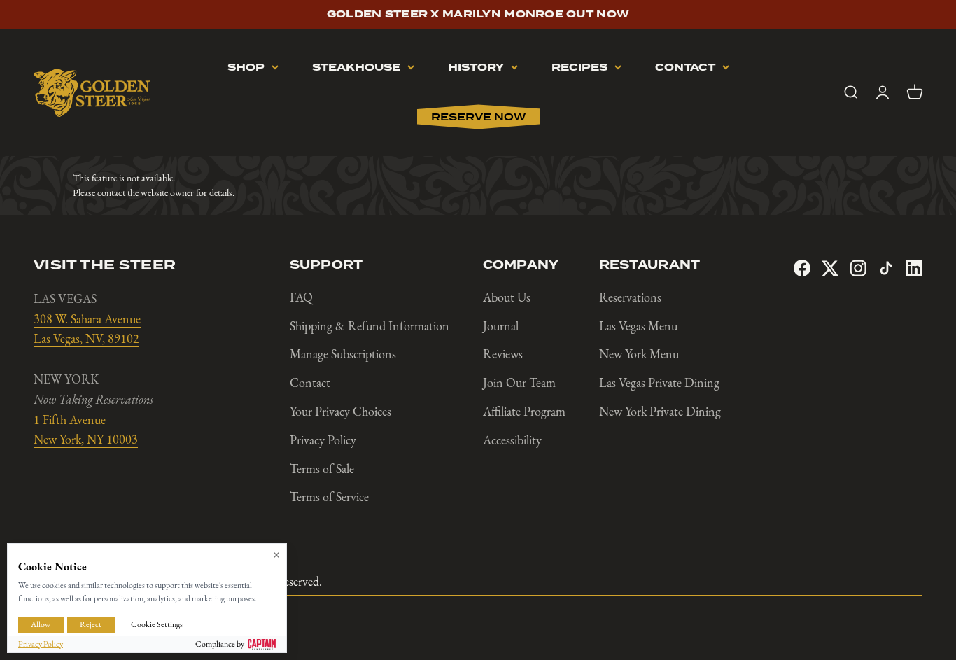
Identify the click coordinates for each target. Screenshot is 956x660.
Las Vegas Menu (638, 326)
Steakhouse (356, 68)
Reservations (630, 297)
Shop (246, 68)
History (476, 68)
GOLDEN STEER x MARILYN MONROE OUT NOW (478, 14)
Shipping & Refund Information (369, 326)
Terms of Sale (322, 469)
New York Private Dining (660, 411)
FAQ (301, 297)
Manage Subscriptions (343, 354)
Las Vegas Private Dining (659, 382)
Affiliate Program (524, 411)
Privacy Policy (323, 440)
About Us (506, 297)
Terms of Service (329, 497)
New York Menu (639, 354)
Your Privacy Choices (340, 411)
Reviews (503, 354)
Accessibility (512, 440)
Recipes (579, 68)
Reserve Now (478, 117)
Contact (685, 68)
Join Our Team (519, 382)
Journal (501, 326)
